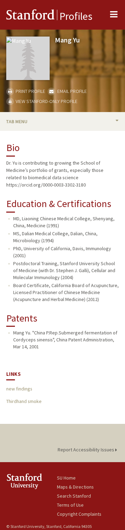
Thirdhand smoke (24, 401)
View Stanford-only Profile (46, 101)
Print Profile (30, 91)
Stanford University (31, 481)
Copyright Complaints (79, 514)
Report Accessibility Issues (86, 449)
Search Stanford (74, 496)
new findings (19, 389)
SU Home (66, 478)
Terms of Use (70, 505)
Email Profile (71, 91)
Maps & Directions (75, 487)
